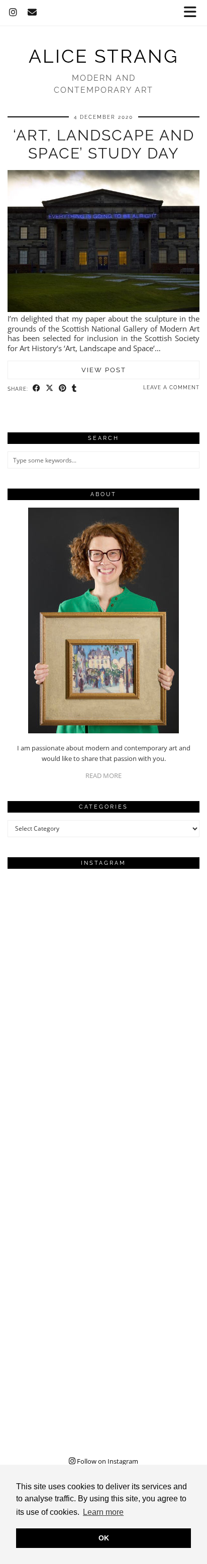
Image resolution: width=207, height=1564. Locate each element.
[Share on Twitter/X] (49, 388)
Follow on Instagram (106, 1461)
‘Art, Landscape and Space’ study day (103, 144)
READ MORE (103, 775)
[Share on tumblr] (74, 388)
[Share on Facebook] (36, 388)
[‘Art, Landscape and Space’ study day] (103, 309)
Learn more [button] (103, 1512)
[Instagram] (13, 12)
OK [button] (103, 1538)
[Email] (32, 12)
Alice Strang (103, 56)
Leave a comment (171, 387)
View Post (103, 370)
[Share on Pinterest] (62, 388)
